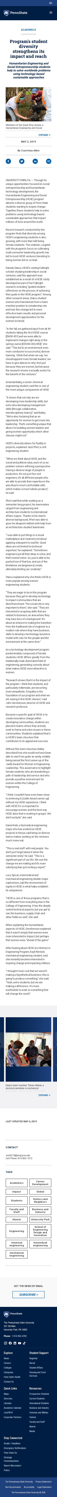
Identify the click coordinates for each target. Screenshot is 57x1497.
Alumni (16, 1219)
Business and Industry (40, 1210)
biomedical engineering (40, 1244)
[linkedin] (35, 162)
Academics (28, 29)
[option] (28, 1057)
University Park (40, 1219)
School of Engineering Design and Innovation (40, 1231)
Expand (43, 135)
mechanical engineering (16, 1254)
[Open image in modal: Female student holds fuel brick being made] (28, 104)
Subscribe (27, 1294)
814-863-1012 (25, 1158)
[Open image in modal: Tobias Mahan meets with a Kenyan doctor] (28, 1049)
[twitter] (21, 162)
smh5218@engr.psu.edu (18, 1155)
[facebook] (8, 162)
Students (16, 1200)
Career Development (40, 1183)
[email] (48, 162)
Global (40, 1191)
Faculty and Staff (17, 1210)
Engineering (16, 1231)
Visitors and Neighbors (40, 1200)
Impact (16, 1191)
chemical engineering (16, 1244)
